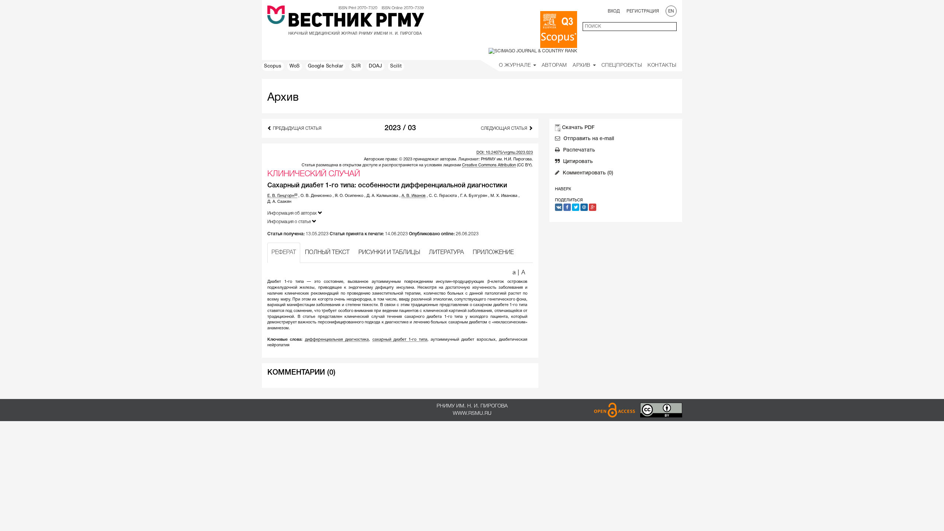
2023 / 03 (400, 128)
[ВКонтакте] (558, 207)
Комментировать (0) (587, 173)
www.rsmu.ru (472, 413)
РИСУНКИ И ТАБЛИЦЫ (389, 252)
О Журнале (515, 65)
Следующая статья (504, 128)
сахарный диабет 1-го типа (399, 339)
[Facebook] (567, 207)
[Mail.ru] (584, 207)
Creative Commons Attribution (489, 165)
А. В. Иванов (414, 196)
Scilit (396, 66)
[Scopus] (558, 29)
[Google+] (592, 207)
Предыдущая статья (297, 128)
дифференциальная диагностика (337, 339)
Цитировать (577, 161)
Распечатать (578, 150)
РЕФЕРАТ (283, 252)
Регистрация (643, 11)
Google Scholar (325, 66)
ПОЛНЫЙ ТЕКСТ (327, 252)
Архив (582, 65)
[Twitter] (575, 207)
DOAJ (375, 66)
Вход (614, 11)
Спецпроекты (621, 65)
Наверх (563, 189)
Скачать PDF (578, 127)
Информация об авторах (292, 213)
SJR (356, 66)
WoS (294, 66)
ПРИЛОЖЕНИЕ (493, 252)
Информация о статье (289, 222)
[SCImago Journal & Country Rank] (533, 51)
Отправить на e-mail (588, 138)
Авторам (554, 65)
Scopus (273, 66)
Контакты (662, 65)
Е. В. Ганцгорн (280, 196)
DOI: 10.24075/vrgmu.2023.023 (504, 153)
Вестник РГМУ (356, 21)
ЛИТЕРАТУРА (446, 252)
